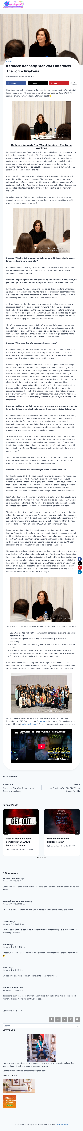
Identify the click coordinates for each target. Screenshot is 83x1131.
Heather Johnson (11, 878)
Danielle (7, 921)
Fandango (41, 721)
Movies (9, 62)
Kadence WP (62, 1124)
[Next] (77, 832)
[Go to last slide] (6, 832)
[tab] (37, 857)
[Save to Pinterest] (80, 568)
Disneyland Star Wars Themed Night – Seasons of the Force (19, 788)
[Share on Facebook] (80, 559)
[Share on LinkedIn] (80, 572)
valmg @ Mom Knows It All (16, 901)
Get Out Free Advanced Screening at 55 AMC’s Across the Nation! (18, 841)
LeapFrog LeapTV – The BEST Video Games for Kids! (64, 788)
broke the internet (29, 724)
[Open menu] (78, 4)
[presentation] (21, 821)
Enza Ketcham (13, 76)
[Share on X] (80, 563)
